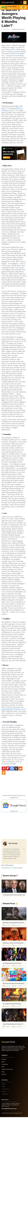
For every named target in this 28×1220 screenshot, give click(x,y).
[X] (16, 870)
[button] (24, 3)
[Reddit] (20, 870)
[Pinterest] (4, 870)
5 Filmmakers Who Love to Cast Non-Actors (14, 996)
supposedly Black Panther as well (13, 803)
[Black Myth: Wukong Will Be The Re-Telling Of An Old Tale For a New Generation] (14, 1015)
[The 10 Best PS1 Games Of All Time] (14, 1096)
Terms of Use (5, 1192)
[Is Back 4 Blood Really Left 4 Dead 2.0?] (14, 1116)
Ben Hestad (6, 29)
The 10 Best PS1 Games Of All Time (12, 1105)
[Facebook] (12, 870)
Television (4, 1162)
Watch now (23, 6)
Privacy (4, 1187)
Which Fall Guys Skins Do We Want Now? (13, 1085)
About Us (4, 1194)
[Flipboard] (8, 870)
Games (3, 1174)
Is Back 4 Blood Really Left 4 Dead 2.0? (13, 1125)
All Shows (4, 1177)
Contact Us (5, 1197)
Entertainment (5, 1167)
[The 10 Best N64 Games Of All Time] (14, 1055)
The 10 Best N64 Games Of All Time (12, 1064)
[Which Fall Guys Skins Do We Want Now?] (14, 1076)
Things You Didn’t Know (8, 1172)
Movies (3, 1164)
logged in (10, 969)
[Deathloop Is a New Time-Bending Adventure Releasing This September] (14, 1035)
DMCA (3, 1189)
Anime (3, 1169)
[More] (4, 874)
